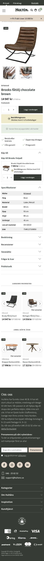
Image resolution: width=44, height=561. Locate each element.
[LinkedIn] (28, 465)
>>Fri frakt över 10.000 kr (21, 18)
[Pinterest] (20, 465)
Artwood (5, 85)
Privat (6, 3)
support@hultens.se (15, 477)
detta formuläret (8, 428)
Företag (17, 3)
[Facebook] (4, 465)
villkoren (22, 455)
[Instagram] (12, 465)
